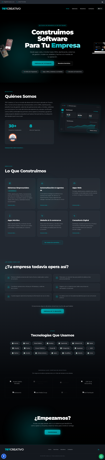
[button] (4, 456)
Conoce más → (12, 205)
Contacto (91, 8)
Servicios (74, 8)
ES (99, 8)
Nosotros (83, 8)
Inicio (67, 8)
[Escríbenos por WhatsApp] (101, 456)
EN (101, 8)
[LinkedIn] (102, 2)
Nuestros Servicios (64, 63)
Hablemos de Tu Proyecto (43, 63)
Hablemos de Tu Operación (52, 311)
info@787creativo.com (9, 1)
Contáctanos (52, 432)
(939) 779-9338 (22, 1)
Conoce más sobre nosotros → (14, 148)
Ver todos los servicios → (53, 242)
